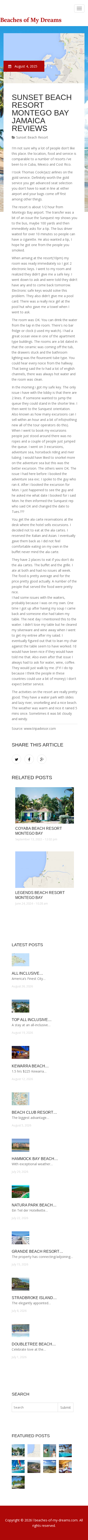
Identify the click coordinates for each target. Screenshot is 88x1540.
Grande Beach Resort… (37, 1251)
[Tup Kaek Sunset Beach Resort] (65, 1466)
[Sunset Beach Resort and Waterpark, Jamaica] (18, 1466)
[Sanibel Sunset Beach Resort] (65, 1450)
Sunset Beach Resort (31, 137)
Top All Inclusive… (32, 1020)
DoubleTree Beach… (34, 1344)
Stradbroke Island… (34, 1298)
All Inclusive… (27, 973)
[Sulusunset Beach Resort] (18, 1482)
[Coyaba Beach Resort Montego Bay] (44, 805)
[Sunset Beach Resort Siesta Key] (49, 1466)
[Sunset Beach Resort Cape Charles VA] (33, 1466)
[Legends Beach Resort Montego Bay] (44, 869)
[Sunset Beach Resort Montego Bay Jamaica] (49, 1450)
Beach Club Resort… (34, 1112)
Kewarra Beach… (30, 1066)
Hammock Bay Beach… (35, 1159)
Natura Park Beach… (34, 1205)
